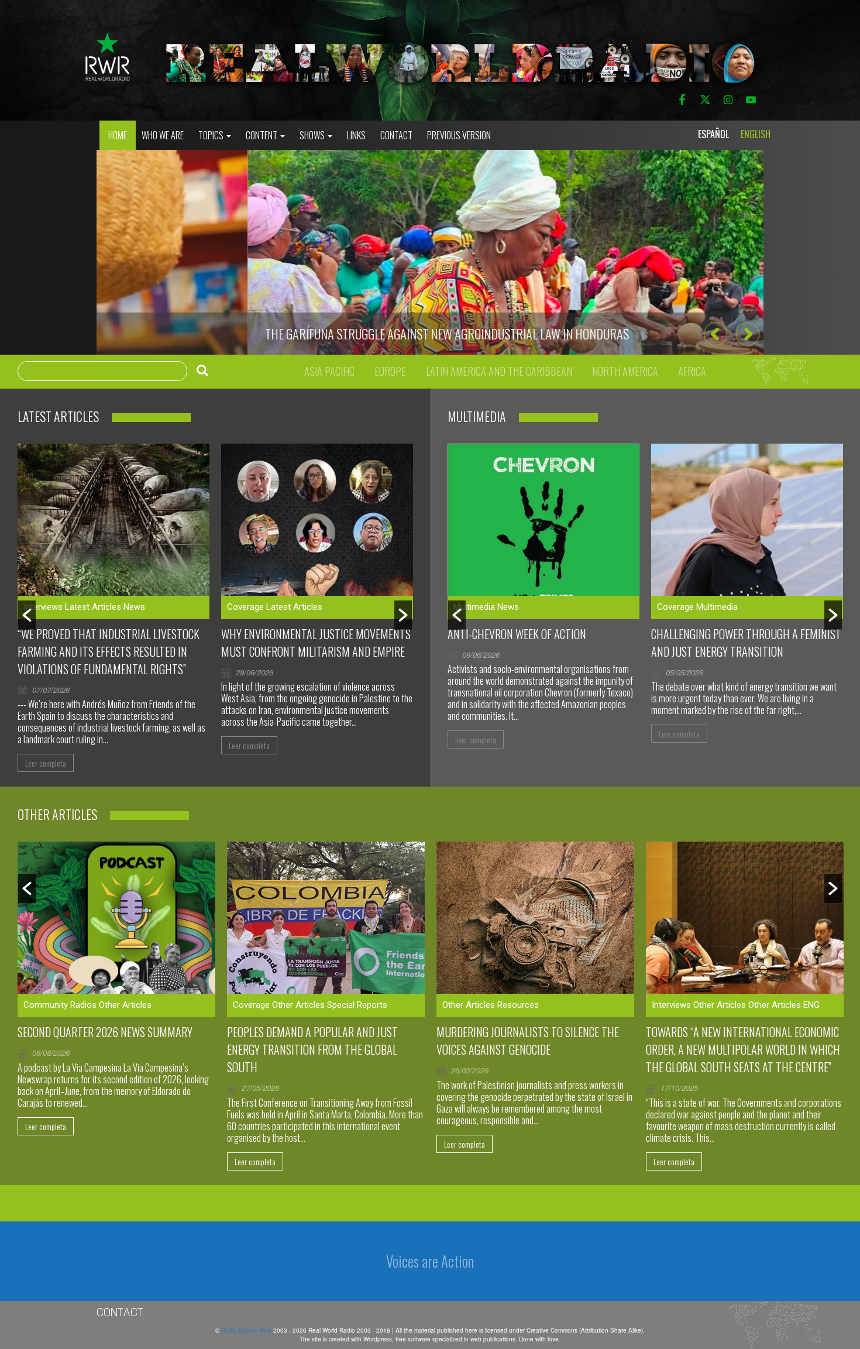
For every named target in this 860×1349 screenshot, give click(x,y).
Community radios (60, 1005)
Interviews (43, 607)
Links (356, 135)
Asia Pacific (329, 371)
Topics (211, 135)
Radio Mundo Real (247, 1330)
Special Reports (357, 1005)
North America (625, 371)
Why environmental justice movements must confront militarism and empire (316, 642)
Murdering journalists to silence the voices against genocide (527, 1040)
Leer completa (45, 763)
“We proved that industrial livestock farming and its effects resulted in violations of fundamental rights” (108, 651)
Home (117, 135)
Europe (390, 371)
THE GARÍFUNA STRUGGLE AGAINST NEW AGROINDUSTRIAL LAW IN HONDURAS (296, 333)
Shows (313, 135)
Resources (518, 1005)
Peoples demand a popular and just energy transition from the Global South (312, 1049)
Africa (692, 371)
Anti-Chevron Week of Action (517, 634)
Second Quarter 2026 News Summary (105, 1032)
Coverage (245, 607)
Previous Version (459, 135)
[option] (430, 252)
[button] (715, 334)
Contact (396, 135)
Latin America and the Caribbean (499, 371)
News (134, 607)
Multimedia (474, 607)
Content (262, 135)
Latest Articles (93, 607)
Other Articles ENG (784, 1005)
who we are (163, 135)
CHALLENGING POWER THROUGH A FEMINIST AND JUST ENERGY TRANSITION (746, 642)
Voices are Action (430, 1261)
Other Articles (125, 1005)
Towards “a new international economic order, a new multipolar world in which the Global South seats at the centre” (743, 1049)
